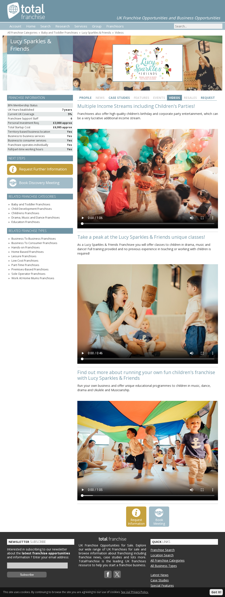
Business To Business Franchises (33, 239)
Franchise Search (163, 550)
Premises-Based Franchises (30, 269)
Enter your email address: (51, 557)
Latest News (160, 575)
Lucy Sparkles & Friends (96, 32)
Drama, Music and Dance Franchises (35, 217)
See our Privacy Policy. (135, 592)
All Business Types (164, 566)
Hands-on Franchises (25, 247)
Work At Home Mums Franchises (32, 278)
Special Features (162, 585)
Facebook (108, 574)
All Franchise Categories (22, 32)
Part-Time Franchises (25, 265)
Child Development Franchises (31, 209)
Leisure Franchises (23, 256)
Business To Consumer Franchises (34, 243)
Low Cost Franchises (24, 260)
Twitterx (117, 574)
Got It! (216, 592)
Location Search (162, 555)
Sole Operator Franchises (28, 274)
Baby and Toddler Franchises (59, 32)
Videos (119, 32)
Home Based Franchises (27, 252)
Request (208, 98)
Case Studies (119, 98)
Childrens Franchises (25, 213)
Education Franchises (25, 222)
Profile (85, 98)
